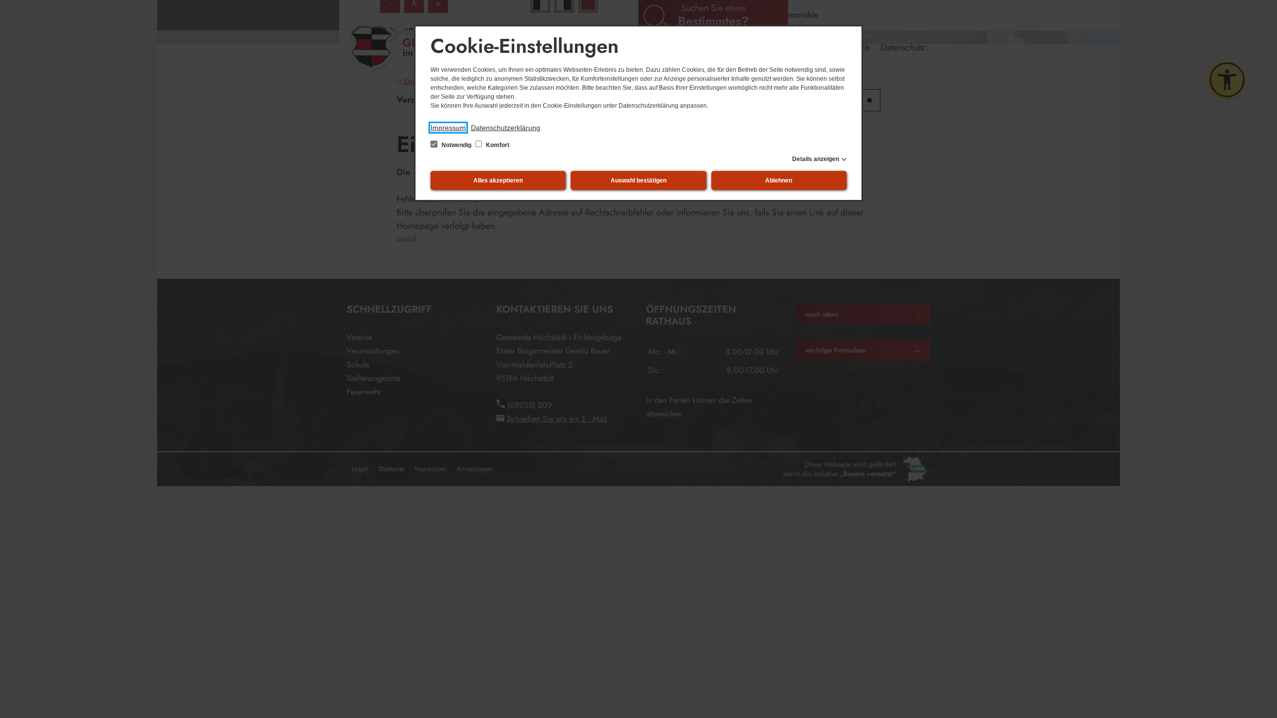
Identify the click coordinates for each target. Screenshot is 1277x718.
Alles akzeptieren (498, 180)
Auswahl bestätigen (638, 180)
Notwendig (456, 145)
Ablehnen (778, 180)
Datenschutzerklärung (505, 128)
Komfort (496, 145)
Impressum (448, 128)
